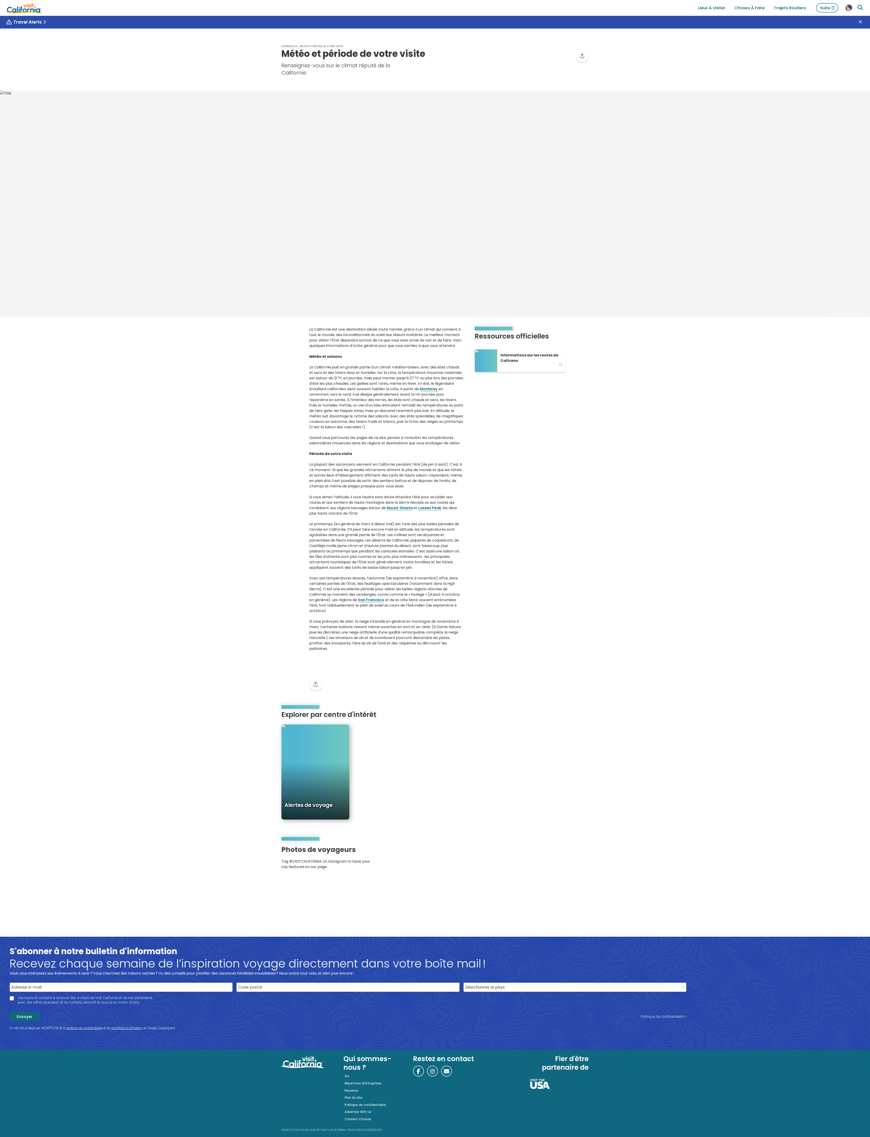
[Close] (863, 22)
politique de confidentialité (84, 1028)
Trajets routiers (790, 8)
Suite (825, 8)
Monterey (429, 389)
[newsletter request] (446, 1071)
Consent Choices (358, 1119)
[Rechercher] (860, 7)
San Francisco (371, 599)
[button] (582, 56)
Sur (347, 1076)
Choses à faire (750, 8)
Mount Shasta (400, 507)
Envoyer (25, 1016)
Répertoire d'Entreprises (363, 1083)
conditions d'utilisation (126, 1028)
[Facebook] (418, 1071)
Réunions (351, 1091)
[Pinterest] (575, 858)
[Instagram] (569, 858)
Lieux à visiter (711, 8)
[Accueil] (23, 8)
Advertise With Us (358, 1112)
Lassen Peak (429, 507)
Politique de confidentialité (662, 1016)
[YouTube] (582, 858)
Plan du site (353, 1098)
